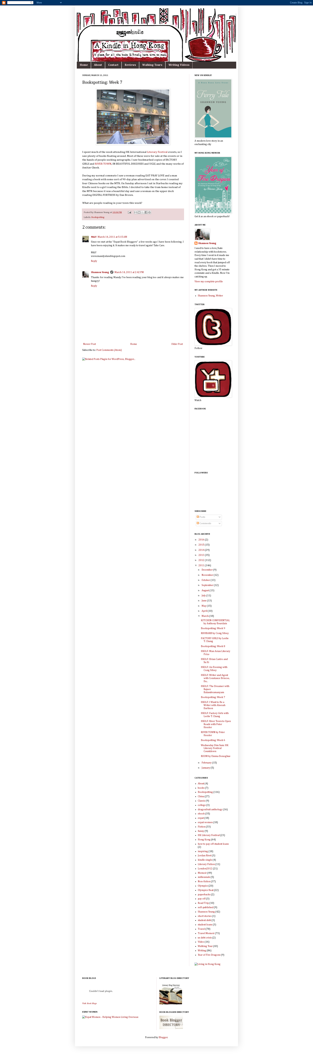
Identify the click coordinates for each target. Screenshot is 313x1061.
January (206, 768)
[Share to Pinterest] (149, 212)
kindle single (205, 860)
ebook (201, 813)
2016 (202, 539)
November (208, 575)
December (207, 570)
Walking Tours (152, 65)
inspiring (203, 851)
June (204, 600)
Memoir (202, 873)
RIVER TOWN (103, 163)
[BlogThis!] (139, 212)
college (202, 805)
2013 (202, 555)
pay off (202, 898)
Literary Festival (157, 152)
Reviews (130, 65)
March (205, 616)
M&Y (94, 237)
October (206, 580)
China (201, 796)
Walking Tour (205, 946)
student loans (205, 924)
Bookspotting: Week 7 (213, 697)
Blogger (163, 1037)
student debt (204, 920)
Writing (202, 950)
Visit (89, 1003)
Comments (205, 523)
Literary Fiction (206, 864)
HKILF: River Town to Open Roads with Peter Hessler (216, 724)
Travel (201, 929)
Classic (201, 801)
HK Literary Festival (209, 835)
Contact (113, 65)
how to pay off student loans (213, 844)
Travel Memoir (206, 933)
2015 (202, 545)
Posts (202, 517)
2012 (202, 560)
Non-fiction (204, 881)
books (201, 788)
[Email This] (135, 212)
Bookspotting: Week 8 (213, 646)
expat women (205, 822)
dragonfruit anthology (210, 809)
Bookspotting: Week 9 (213, 628)
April (205, 611)
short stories (205, 916)
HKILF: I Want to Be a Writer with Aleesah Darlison (213, 705)
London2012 (205, 868)
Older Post (177, 344)
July (204, 595)
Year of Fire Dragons (209, 955)
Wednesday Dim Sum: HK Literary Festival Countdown (214, 748)
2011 (202, 565)
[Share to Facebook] (146, 212)
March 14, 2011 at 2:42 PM (129, 272)
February (207, 762)
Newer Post (89, 344)
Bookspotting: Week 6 (213, 740)
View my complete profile (209, 281)
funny (201, 831)
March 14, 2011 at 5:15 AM (112, 237)
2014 (202, 550)
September (208, 585)
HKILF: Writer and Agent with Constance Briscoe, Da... (215, 678)
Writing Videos (178, 65)
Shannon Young (100, 272)
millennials (204, 877)
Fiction (201, 826)
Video (201, 942)
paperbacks (204, 894)
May (204, 606)
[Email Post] (129, 212)
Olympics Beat (205, 890)
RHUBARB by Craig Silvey (215, 633)
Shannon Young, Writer (210, 295)
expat (201, 818)
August (206, 590)
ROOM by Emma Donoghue (215, 756)
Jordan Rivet (204, 855)
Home (84, 65)
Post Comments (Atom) (109, 350)
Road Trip (203, 903)
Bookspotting (97, 217)
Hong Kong (204, 839)
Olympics (203, 886)
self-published (205, 907)
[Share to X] (142, 212)
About (98, 65)
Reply (94, 261)
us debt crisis (205, 937)
